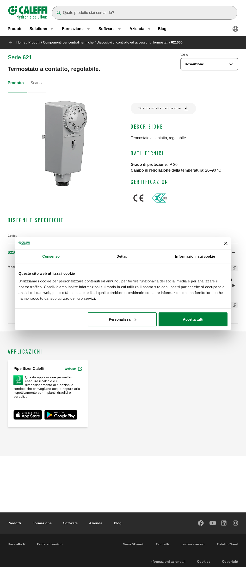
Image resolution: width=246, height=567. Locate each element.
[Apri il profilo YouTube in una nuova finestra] (212, 523)
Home (20, 42)
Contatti (162, 544)
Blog (162, 29)
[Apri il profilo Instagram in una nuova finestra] (236, 523)
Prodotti (15, 29)
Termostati (160, 42)
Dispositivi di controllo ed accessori (123, 42)
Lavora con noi (193, 544)
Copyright (230, 561)
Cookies (203, 561)
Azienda (95, 523)
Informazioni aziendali (167, 561)
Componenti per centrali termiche (68, 42)
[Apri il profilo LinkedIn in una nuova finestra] (224, 523)
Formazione (42, 523)
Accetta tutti (193, 319)
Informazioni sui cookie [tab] (195, 256)
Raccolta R (16, 544)
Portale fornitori (50, 544)
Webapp (70, 368)
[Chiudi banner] (226, 243)
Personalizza (119, 319)
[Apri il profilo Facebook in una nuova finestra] (201, 523)
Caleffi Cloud (227, 544)
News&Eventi (133, 544)
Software (70, 523)
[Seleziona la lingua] (235, 29)
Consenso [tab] (51, 256)
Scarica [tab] (37, 83)
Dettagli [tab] (123, 256)
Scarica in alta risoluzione (159, 108)
